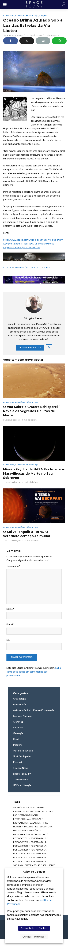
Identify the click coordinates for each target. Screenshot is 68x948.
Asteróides (19, 807)
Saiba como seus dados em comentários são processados (33, 671)
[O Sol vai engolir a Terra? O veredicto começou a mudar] (34, 505)
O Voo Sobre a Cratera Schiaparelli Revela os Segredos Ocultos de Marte (31, 411)
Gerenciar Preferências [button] (34, 936)
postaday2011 (20, 838)
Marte (23, 830)
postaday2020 (20, 853)
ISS (36, 826)
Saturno (18, 865)
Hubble (17, 826)
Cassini (17, 811)
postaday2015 (33, 267)
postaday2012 (38, 838)
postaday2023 (38, 857)
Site (8, 640)
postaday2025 (38, 861)
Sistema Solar (32, 865)
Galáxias (35, 822)
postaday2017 (38, 846)
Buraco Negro (36, 807)
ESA (49, 811)
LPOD (43, 826)
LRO (50, 826)
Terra (47, 267)
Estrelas (8, 267)
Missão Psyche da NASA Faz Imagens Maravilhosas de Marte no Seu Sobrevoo (34, 473)
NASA (30, 834)
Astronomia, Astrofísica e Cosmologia (20, 15)
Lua (15, 830)
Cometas (28, 811)
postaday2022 (20, 857)
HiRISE (45, 822)
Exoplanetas (20, 822)
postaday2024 (20, 861)
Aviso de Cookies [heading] (34, 871)
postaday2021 (38, 853)
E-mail (10, 624)
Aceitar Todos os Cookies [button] (34, 928)
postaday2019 (38, 849)
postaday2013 (20, 842)
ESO (15, 815)
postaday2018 (20, 849)
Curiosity (40, 811)
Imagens (43, 15)
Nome (10, 608)
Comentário (13, 566)
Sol (44, 865)
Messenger (19, 834)
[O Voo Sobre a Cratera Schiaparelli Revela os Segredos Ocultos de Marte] (34, 380)
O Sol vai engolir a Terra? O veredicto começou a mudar (26, 534)
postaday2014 (38, 842)
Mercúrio (34, 830)
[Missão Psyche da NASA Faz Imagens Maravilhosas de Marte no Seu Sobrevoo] (34, 443)
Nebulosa (40, 834)
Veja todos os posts (30, 347)
